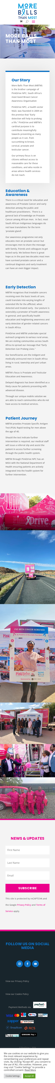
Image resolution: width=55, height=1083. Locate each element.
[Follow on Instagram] (19, 963)
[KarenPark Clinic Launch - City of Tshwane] (27, 723)
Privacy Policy (24, 904)
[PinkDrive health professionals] (27, 798)
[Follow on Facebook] (27, 963)
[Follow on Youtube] (35, 963)
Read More (30, 1070)
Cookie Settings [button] (13, 1076)
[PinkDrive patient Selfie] (27, 653)
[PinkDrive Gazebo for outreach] (27, 511)
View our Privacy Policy (17, 981)
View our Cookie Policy (17, 994)
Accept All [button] (29, 1076)
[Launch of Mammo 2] (27, 760)
